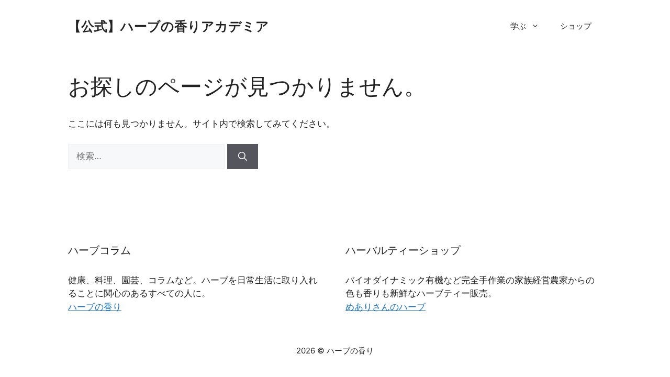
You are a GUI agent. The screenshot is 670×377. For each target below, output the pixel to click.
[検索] (242, 156)
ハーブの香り (94, 307)
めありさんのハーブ (385, 307)
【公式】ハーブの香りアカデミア (168, 26)
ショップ (575, 26)
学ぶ (518, 26)
